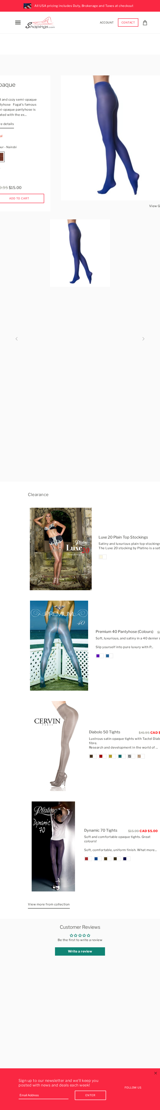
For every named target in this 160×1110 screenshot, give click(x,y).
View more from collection (49, 904)
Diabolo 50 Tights (104, 732)
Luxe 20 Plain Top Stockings (123, 537)
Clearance (38, 494)
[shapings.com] (41, 22)
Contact (128, 22)
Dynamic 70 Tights (100, 830)
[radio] (103, 557)
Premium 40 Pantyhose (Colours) (124, 631)
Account (107, 22)
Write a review (80, 951)
